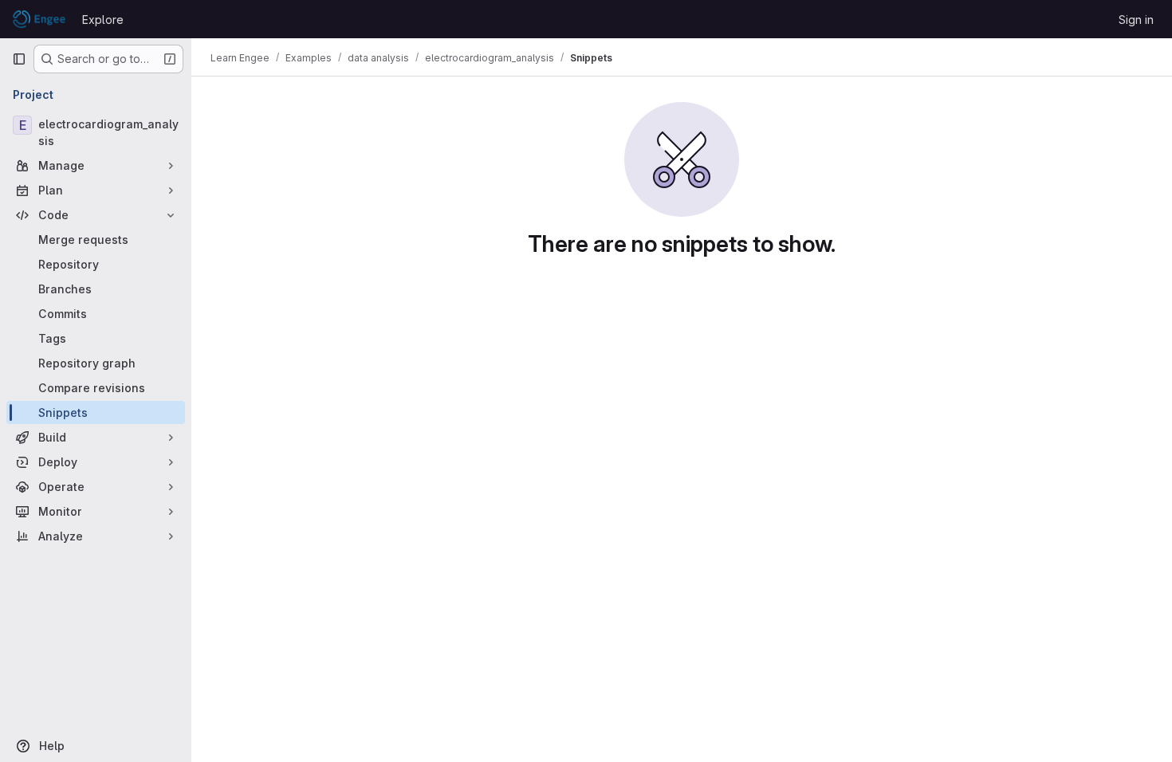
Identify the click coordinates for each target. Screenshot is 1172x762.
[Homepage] (39, 19)
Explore (103, 19)
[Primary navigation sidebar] (19, 59)
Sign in (1136, 19)
